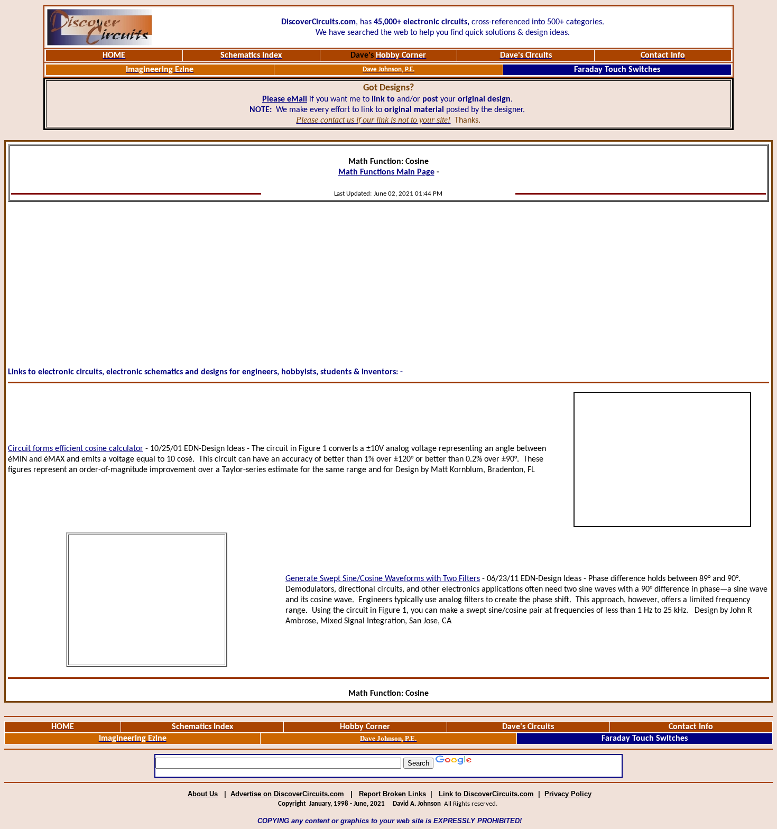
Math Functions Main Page (386, 172)
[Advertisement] (388, 280)
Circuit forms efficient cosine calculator (75, 449)
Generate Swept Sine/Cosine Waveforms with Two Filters (382, 579)
